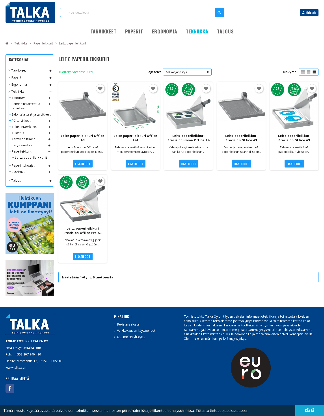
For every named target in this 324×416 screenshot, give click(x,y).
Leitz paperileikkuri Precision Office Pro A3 (83, 230)
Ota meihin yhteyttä (131, 337)
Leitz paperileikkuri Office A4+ (135, 138)
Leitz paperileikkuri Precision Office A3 (241, 138)
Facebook (10, 388)
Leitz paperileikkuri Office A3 (82, 138)
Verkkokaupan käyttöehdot (136, 330)
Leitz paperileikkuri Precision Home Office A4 (189, 138)
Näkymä (289, 72)
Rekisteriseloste (128, 324)
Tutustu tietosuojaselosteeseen (222, 410)
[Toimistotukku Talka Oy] (30, 12)
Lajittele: (154, 72)
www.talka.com (16, 367)
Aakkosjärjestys (176, 72)
